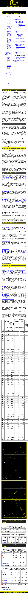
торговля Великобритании (8, 299)
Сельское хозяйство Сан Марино (20, 45)
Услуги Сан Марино (20, 58)
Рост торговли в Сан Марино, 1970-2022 (9, 40)
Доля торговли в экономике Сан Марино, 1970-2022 (9, 46)
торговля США (5, 199)
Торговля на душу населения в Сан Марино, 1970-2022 (9, 33)
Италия (4, 529)
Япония (5, 557)
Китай (4, 555)
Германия (5, 559)
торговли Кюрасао (9, 227)
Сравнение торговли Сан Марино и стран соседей (8, 53)
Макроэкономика (6, 8)
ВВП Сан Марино (17, 19)
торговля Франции (16, 202)
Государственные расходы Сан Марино (21, 28)
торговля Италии (5, 191)
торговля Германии (19, 201)
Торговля (12, 8)
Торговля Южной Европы (11, 9)
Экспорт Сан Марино (20, 38)
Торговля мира (17, 8)
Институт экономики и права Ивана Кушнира (12, 592)
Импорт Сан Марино (20, 39)
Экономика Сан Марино (18, 17)
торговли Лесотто (9, 177)
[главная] (14, 5)
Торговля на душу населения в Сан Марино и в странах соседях (9, 64)
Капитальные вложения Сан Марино (21, 35)
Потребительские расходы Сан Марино (20, 22)
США (4, 553)
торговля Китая (5, 251)
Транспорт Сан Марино (20, 57)
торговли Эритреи (9, 270)
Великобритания (5, 563)
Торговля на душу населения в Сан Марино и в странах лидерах (9, 83)
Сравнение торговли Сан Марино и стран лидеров (8, 71)
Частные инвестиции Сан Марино (20, 32)
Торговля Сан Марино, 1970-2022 (7, 18)
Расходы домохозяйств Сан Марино (21, 25)
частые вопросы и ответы (6, 589)
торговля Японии (22, 200)
